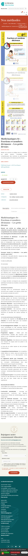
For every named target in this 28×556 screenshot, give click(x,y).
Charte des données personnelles (9, 495)
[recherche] (25, 8)
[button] (25, 34)
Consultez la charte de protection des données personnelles (14, 469)
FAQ (2, 538)
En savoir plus (5, 468)
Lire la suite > (5, 161)
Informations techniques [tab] (18, 208)
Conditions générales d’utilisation (9, 490)
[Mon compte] (24, 12)
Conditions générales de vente (9, 492)
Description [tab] (6, 208)
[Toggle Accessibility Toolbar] (2, 553)
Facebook (8, 546)
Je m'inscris (14, 472)
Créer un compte (5, 526)
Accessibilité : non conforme (8, 488)
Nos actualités (4, 530)
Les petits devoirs (13, 200)
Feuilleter (6, 189)
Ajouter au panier (8, 182)
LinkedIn (19, 546)
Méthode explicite (5, 518)
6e (10, 197)
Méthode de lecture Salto (7, 519)
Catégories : (4, 197)
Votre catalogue (5, 528)
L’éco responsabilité (6, 486)
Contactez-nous (5, 540)
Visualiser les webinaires (7, 533)
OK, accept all (5, 552)
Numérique (4, 511)
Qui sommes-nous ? (6, 484)
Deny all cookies (16, 552)
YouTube (15, 546)
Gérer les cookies (5, 542)
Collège (13, 197)
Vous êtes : (4, 452)
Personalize (24, 552)
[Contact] (26, 12)
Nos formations (5, 531)
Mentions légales (5, 493)
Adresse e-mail (6, 458)
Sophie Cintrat (13, 194)
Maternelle (4, 500)
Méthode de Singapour (7, 516)
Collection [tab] (14, 211)
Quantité (4, 179)
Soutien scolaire (19, 197)
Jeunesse (3, 509)
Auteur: (2, 194)
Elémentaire (4, 502)
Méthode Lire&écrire (6, 521)
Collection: (3, 200)
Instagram (12, 546)
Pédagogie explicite (6, 506)
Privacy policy (14, 554)
